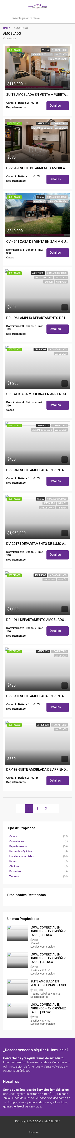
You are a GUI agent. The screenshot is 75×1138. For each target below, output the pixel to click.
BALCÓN (49, 282)
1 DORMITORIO (59, 50)
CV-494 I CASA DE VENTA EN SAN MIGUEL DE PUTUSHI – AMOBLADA (37, 242)
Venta (45, 50)
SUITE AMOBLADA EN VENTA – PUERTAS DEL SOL (37, 95)
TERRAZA (62, 508)
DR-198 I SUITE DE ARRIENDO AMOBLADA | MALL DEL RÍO (37, 168)
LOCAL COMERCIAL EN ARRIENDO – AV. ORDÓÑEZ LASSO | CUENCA (48, 958)
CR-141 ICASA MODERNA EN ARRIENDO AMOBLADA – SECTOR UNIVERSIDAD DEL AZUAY (37, 394)
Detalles (55, 105)
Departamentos (18, 846)
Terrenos (14, 876)
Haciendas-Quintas (20, 851)
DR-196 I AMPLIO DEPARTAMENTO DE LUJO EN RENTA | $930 (37, 318)
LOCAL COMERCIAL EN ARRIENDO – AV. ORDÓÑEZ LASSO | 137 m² (48, 1008)
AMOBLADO (60, 54)
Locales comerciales (21, 856)
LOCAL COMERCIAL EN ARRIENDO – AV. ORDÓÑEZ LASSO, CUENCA (48, 931)
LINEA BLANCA (47, 508)
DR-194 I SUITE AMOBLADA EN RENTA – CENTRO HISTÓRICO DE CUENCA (37, 470)
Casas (13, 836)
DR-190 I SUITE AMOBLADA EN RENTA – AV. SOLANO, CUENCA (37, 696)
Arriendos (43, 123)
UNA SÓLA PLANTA (57, 201)
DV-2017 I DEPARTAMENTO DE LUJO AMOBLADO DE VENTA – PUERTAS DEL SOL (37, 544)
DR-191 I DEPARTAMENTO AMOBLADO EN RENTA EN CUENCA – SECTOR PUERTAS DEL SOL (37, 620)
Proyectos (15, 871)
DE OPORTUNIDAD (58, 59)
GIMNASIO (61, 282)
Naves (13, 861)
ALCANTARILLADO (43, 277)
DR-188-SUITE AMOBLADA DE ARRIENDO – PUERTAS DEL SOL (37, 769)
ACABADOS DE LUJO (42, 54)
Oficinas (14, 866)
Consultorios (16, 841)
